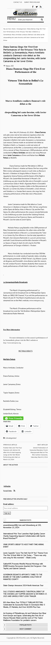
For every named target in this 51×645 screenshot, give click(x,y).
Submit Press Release (32, 2)
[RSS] (41, 6)
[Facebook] (33, 6)
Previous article (10, 445)
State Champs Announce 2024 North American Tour (23, 585)
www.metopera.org (36, 300)
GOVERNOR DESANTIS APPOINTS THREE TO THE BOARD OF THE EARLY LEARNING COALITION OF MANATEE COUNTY (22, 576)
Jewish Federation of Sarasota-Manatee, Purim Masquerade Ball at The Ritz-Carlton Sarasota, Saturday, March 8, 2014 (39, 452)
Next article (42, 445)
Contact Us (17, 2)
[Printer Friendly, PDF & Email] (13, 418)
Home (13, 29)
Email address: (8, 504)
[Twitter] (37, 6)
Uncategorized (11, 438)
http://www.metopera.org (12, 343)
